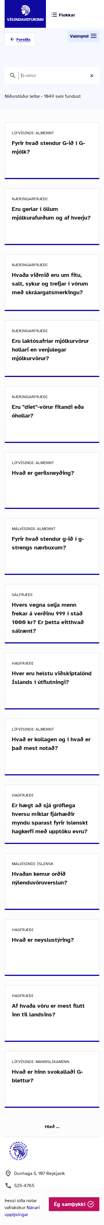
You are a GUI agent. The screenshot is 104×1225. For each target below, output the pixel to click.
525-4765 (24, 1186)
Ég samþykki (70, 1204)
